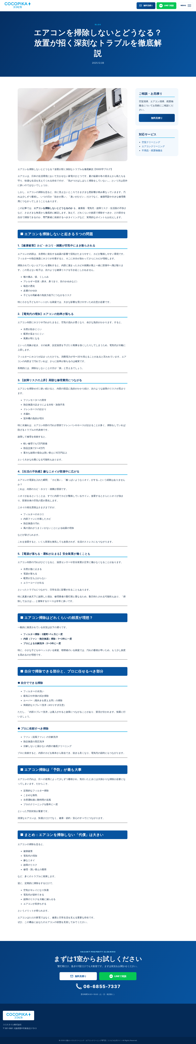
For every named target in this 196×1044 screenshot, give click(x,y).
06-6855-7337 (102, 986)
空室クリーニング (151, 142)
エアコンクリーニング (153, 146)
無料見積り (148, 5)
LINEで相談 (169, 5)
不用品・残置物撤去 (152, 150)
